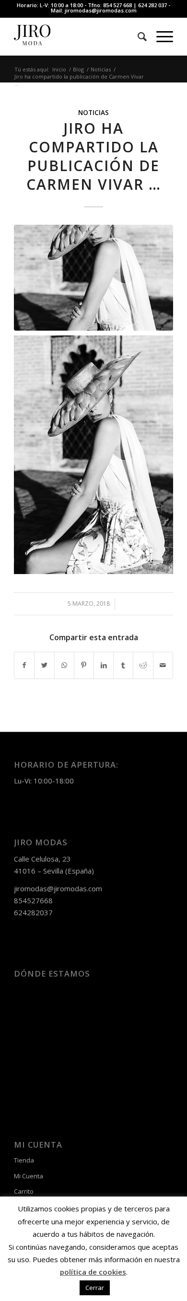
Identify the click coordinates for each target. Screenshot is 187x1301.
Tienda (24, 1160)
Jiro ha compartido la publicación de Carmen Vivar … (93, 156)
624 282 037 (152, 5)
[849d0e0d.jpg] (93, 278)
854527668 (33, 900)
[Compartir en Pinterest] (84, 665)
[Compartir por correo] (163, 665)
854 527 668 (117, 5)
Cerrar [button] (94, 1287)
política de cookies (93, 1272)
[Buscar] (137, 36)
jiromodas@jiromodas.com (101, 10)
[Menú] (160, 36)
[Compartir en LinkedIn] (103, 665)
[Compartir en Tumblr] (123, 665)
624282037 (33, 912)
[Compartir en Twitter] (44, 665)
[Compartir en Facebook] (24, 665)
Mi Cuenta (28, 1176)
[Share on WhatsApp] (64, 665)
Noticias (93, 112)
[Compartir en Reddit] (142, 665)
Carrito (24, 1191)
